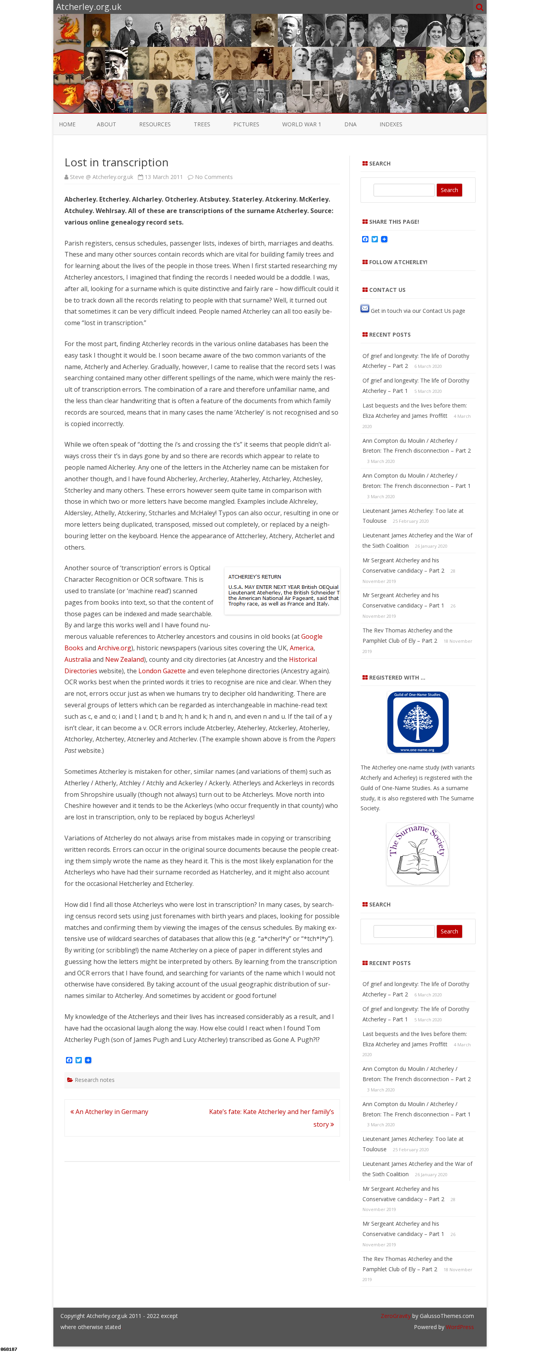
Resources (155, 124)
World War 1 (301, 124)
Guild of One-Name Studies (395, 788)
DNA (350, 124)
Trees (202, 124)
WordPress (459, 1327)
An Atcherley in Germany (111, 1111)
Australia (77, 659)
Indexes (391, 124)
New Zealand (124, 659)
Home (67, 124)
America (301, 648)
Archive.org (114, 648)
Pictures (246, 124)
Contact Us (437, 310)
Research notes (95, 1080)
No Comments (214, 177)
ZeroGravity (396, 1316)
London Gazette (162, 671)
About (106, 124)
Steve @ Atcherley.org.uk (101, 177)
